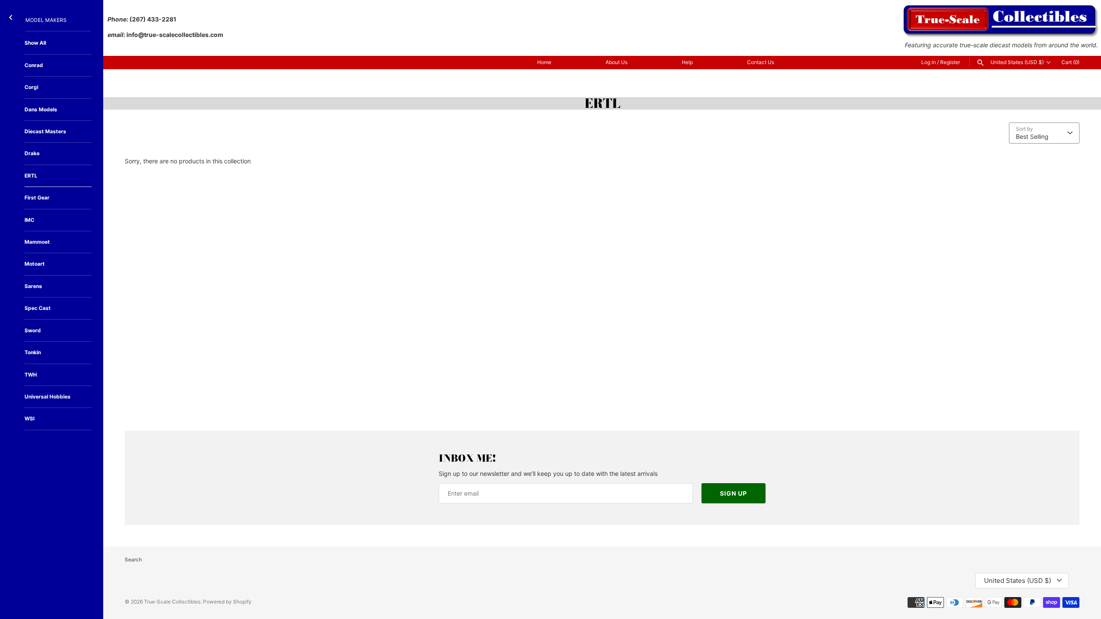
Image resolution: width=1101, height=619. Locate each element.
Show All (35, 43)
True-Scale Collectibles (172, 601)
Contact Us (760, 62)
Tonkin (33, 352)
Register (950, 62)
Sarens (33, 286)
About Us (616, 62)
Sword (33, 330)
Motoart (35, 263)
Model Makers (46, 20)
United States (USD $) (1017, 62)
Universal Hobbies (48, 396)
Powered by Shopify (227, 601)
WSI (29, 418)
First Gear (37, 197)
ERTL (31, 175)
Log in (928, 62)
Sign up (733, 493)
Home (544, 62)
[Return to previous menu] (11, 16)
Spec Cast (38, 308)
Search (133, 559)
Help (687, 62)
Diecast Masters (45, 131)
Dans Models (41, 109)
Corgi (31, 87)
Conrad (34, 65)
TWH (31, 374)
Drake (32, 153)
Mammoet (37, 242)
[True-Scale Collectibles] (1001, 8)
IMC (29, 220)
